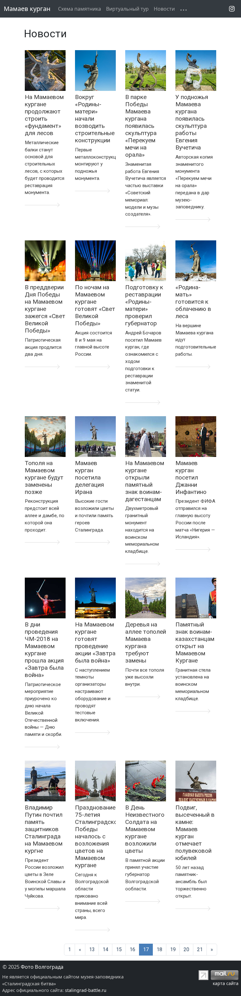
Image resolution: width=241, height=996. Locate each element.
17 (146, 949)
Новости (164, 8)
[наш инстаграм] (232, 8)
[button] (179, 5)
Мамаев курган (27, 8)
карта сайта (225, 983)
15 (119, 949)
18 (159, 949)
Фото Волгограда (42, 966)
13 (92, 949)
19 (173, 949)
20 (186, 949)
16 (132, 949)
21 (200, 949)
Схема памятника (79, 8)
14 (105, 949)
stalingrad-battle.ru (85, 990)
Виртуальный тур (127, 8)
